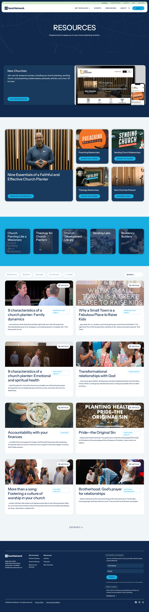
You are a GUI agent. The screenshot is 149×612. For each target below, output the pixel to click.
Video (70, 275)
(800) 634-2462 (10, 561)
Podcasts (47, 562)
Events (97, 8)
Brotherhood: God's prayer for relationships (100, 491)
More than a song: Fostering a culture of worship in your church (26, 493)
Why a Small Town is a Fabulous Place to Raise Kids (98, 314)
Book (27, 275)
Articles (46, 558)
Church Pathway (34, 562)
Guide (40, 275)
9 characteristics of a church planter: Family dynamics (26, 314)
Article (13, 275)
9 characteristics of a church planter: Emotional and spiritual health (29, 375)
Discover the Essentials (20, 196)
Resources (111, 8)
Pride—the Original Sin (97, 432)
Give (138, 8)
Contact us (18, 567)
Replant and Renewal (33, 566)
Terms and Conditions (53, 602)
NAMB (133, 3)
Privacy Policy (39, 602)
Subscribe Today (124, 196)
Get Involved (83, 8)
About (123, 8)
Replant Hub (126, 3)
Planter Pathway (34, 558)
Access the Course (89, 159)
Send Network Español (115, 3)
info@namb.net (10, 567)
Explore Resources (18, 99)
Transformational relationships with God (97, 373)
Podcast (55, 275)
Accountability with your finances (28, 434)
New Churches (141, 3)
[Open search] (130, 8)
